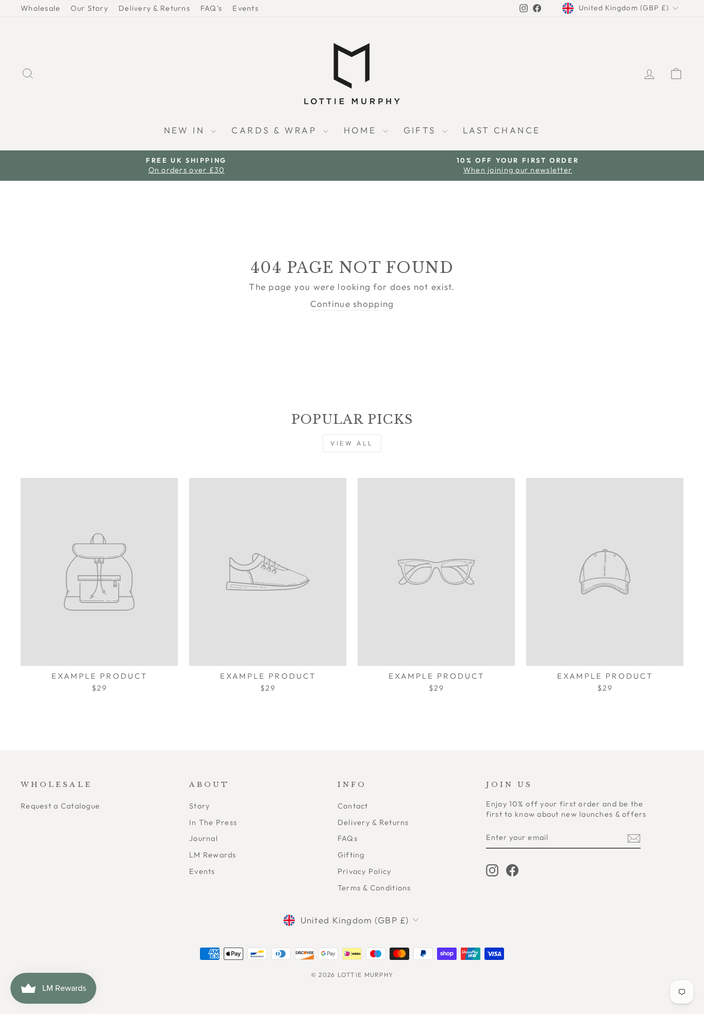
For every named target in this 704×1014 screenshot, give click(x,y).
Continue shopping (352, 303)
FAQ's (211, 8)
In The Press (213, 822)
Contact (353, 806)
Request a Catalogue (60, 806)
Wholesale (40, 8)
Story (199, 806)
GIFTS (422, 130)
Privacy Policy (365, 871)
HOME (362, 130)
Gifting (351, 855)
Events (245, 8)
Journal (203, 838)
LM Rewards (213, 855)
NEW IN (186, 130)
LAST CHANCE (501, 130)
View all (352, 443)
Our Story (89, 8)
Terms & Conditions (374, 887)
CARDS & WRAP (275, 130)
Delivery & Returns (154, 8)
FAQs (348, 838)
